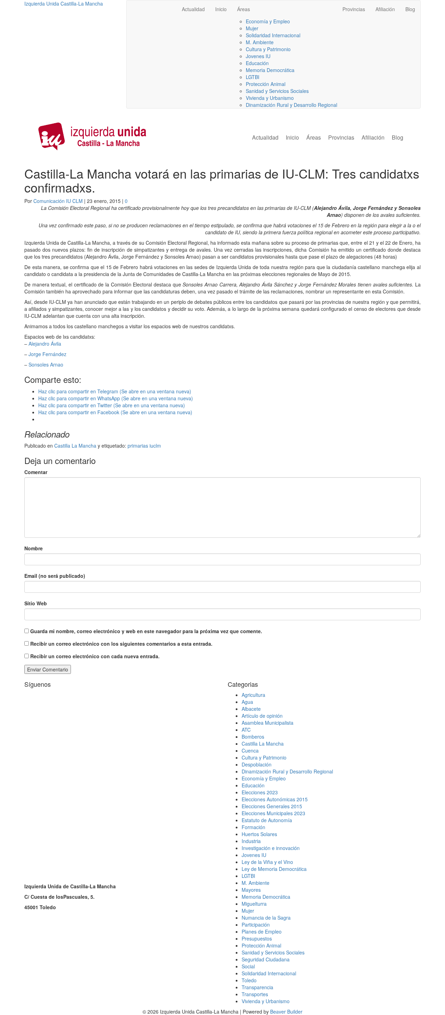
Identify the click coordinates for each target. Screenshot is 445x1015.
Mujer (252, 28)
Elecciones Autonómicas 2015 (275, 799)
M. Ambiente (260, 42)
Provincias (353, 9)
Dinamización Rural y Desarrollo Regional (291, 104)
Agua (247, 701)
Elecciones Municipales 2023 (273, 813)
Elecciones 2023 (260, 792)
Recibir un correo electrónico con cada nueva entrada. (95, 656)
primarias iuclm (144, 445)
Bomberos (253, 736)
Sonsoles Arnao (46, 364)
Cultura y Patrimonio (268, 49)
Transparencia (257, 987)
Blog (410, 9)
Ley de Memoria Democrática (274, 868)
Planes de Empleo (262, 931)
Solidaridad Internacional (273, 35)
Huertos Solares (259, 834)
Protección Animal (265, 83)
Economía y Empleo (268, 21)
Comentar (35, 472)
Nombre (33, 548)
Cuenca (250, 750)
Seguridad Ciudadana (266, 959)
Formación (253, 827)
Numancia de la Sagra (266, 917)
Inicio (221, 9)
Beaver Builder (286, 1011)
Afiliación (385, 9)
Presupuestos (257, 938)
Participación (256, 924)
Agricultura (253, 694)
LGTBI (252, 76)
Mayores (251, 889)
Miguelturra (254, 903)
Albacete (251, 708)
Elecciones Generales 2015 (272, 806)
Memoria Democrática (270, 69)
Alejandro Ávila (45, 343)
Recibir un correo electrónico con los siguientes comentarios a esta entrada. (121, 643)
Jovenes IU (258, 56)
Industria (251, 840)
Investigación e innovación (271, 847)
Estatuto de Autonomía (267, 820)
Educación (257, 63)
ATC (246, 729)
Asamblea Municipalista (267, 722)
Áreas (243, 9)
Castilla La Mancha (75, 445)
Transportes (255, 994)
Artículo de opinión (262, 715)
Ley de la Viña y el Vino (267, 861)
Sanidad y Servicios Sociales (277, 90)
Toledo (249, 980)
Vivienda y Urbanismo (270, 97)
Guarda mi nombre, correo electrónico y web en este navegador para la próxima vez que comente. (146, 631)
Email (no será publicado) (54, 575)
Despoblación (257, 764)
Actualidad (193, 9)
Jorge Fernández (47, 354)
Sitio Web (35, 603)
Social (248, 966)
